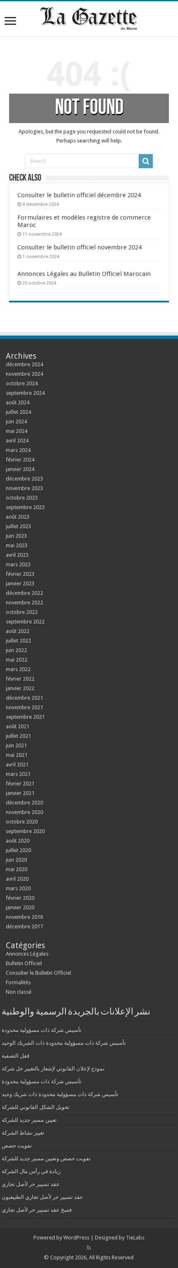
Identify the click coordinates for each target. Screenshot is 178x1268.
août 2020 (17, 841)
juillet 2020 (18, 850)
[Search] (146, 161)
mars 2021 (18, 774)
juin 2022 (16, 650)
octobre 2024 (22, 383)
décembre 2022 (24, 593)
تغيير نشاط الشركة (23, 1133)
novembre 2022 (24, 602)
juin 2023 (16, 536)
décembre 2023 (24, 479)
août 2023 (17, 517)
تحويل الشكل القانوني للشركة (36, 1107)
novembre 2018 (24, 917)
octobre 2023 (22, 498)
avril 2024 (17, 440)
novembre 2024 (24, 374)
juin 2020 (16, 860)
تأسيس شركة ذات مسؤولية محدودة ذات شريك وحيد (60, 1094)
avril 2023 (17, 555)
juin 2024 (16, 421)
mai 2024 (16, 431)
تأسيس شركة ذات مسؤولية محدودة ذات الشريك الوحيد (64, 1043)
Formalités (18, 982)
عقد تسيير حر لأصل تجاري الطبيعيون (42, 1197)
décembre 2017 (24, 926)
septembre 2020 (25, 831)
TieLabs (135, 1237)
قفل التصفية (15, 1056)
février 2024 (20, 459)
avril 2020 (17, 879)
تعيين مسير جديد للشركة (29, 1120)
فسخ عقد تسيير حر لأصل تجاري (37, 1210)
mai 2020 (16, 869)
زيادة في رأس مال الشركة (31, 1171)
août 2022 (17, 631)
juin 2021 (16, 745)
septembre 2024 (25, 393)
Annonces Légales (27, 954)
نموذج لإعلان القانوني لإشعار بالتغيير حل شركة (53, 1068)
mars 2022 (18, 669)
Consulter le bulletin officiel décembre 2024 (79, 195)
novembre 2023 (24, 488)
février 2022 (20, 679)
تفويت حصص (17, 1145)
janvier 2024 (20, 469)
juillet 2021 (18, 736)
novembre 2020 (24, 812)
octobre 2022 (22, 612)
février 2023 (20, 574)
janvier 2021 (20, 793)
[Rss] (89, 1248)
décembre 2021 (24, 698)
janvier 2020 (20, 907)
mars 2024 (18, 450)
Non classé (18, 992)
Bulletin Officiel (24, 963)
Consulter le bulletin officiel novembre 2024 (79, 247)
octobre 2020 (22, 822)
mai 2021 (16, 755)
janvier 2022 (20, 688)
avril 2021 (17, 764)
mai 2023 (16, 545)
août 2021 (17, 726)
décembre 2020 (24, 802)
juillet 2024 (18, 412)
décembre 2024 (24, 364)
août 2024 (17, 402)
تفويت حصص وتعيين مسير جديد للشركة (46, 1158)
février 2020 (20, 898)
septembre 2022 (25, 621)
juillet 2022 (18, 641)
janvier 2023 (20, 583)
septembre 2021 (25, 717)
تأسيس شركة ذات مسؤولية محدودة (42, 1030)
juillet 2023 (18, 526)
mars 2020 (18, 888)
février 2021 (20, 783)
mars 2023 (18, 564)
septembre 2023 (25, 507)
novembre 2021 (24, 707)
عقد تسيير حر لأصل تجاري (31, 1184)
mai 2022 (16, 660)
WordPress (76, 1237)
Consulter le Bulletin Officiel (38, 973)
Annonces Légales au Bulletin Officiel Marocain (84, 274)
